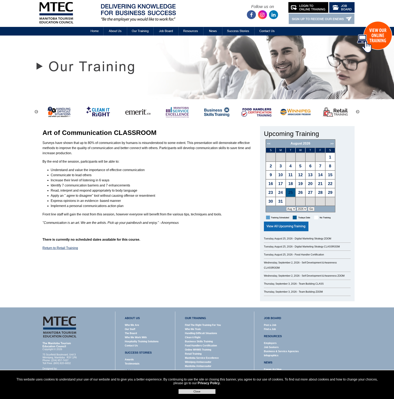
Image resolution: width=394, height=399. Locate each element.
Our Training (140, 28)
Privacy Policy (209, 383)
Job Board (166, 28)
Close (197, 391)
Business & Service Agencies (281, 351)
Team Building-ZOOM (311, 291)
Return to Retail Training (60, 248)
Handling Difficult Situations (201, 333)
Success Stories (238, 28)
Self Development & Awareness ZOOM (323, 275)
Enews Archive (273, 369)
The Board (131, 333)
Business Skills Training (199, 341)
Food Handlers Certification (201, 345)
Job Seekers (271, 347)
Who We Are (132, 325)
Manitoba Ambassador (198, 366)
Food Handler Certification (309, 254)
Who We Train (193, 329)
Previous (36, 112)
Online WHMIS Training (198, 349)
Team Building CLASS (311, 283)
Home (91, 28)
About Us (115, 28)
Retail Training (193, 353)
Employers (270, 343)
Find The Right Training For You (203, 325)
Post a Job (270, 325)
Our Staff (130, 329)
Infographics (271, 355)
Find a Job (270, 329)
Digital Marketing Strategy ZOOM (313, 238)
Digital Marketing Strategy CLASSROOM (317, 246)
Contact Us (267, 28)
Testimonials (132, 363)
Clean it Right (192, 337)
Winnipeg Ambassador (198, 362)
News (213, 28)
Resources (191, 28)
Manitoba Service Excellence (202, 357)
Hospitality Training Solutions (142, 341)
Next (358, 112)
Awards (129, 359)
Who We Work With (136, 337)
